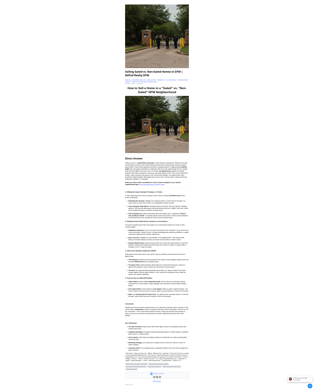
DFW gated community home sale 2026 (158, 364)
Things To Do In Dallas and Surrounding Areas (144, 81)
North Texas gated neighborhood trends (136, 366)
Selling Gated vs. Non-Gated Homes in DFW (136, 364)
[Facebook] (154, 377)
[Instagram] (157, 377)
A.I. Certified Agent (171, 80)
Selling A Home (151, 80)
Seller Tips (128, 80)
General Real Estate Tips (139, 80)
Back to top (157, 381)
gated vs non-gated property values (171, 366)
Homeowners (160, 80)
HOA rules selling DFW (131, 369)
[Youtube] (160, 377)
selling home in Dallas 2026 (154, 366)
